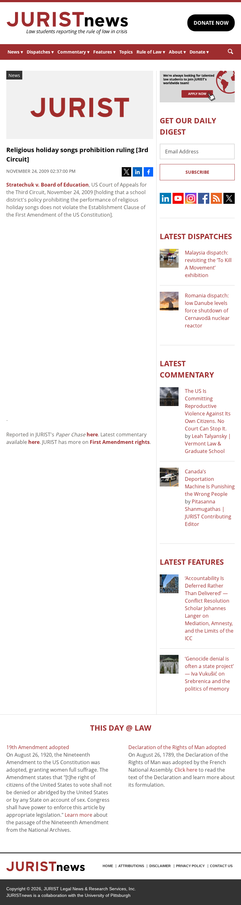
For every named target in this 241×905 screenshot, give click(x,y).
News (15, 52)
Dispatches (40, 52)
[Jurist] (67, 23)
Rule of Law (151, 52)
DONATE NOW (211, 22)
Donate (199, 52)
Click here (185, 769)
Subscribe (197, 172)
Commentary (73, 52)
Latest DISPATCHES (196, 236)
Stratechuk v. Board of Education (47, 184)
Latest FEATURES (192, 562)
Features (104, 52)
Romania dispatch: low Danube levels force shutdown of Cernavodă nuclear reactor (207, 310)
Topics (126, 52)
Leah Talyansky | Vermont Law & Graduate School (208, 444)
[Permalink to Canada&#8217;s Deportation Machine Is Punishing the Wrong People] (169, 477)
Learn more (78, 814)
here (92, 434)
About (177, 52)
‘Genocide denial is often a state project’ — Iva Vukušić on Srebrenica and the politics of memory (209, 673)
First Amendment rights (120, 442)
